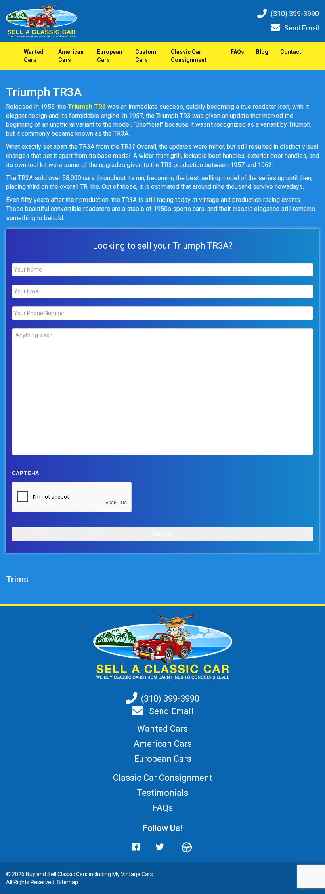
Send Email (301, 28)
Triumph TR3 (87, 106)
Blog (262, 52)
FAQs (237, 52)
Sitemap (67, 882)
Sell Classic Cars (67, 874)
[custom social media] (182, 847)
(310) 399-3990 (295, 14)
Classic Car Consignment (188, 56)
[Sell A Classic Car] (162, 647)
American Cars (71, 56)
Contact (290, 52)
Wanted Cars (34, 56)
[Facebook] (139, 847)
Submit (162, 534)
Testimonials (162, 793)
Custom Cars (145, 56)
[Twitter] (159, 847)
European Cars (109, 56)
